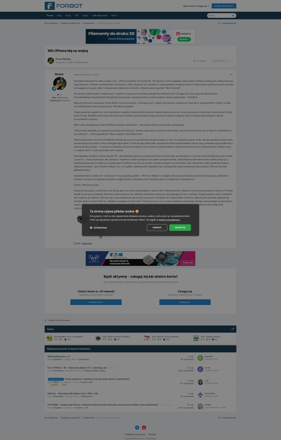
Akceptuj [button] (180, 227)
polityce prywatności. (169, 219)
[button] (98, 227)
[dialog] (140, 220)
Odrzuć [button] (157, 227)
